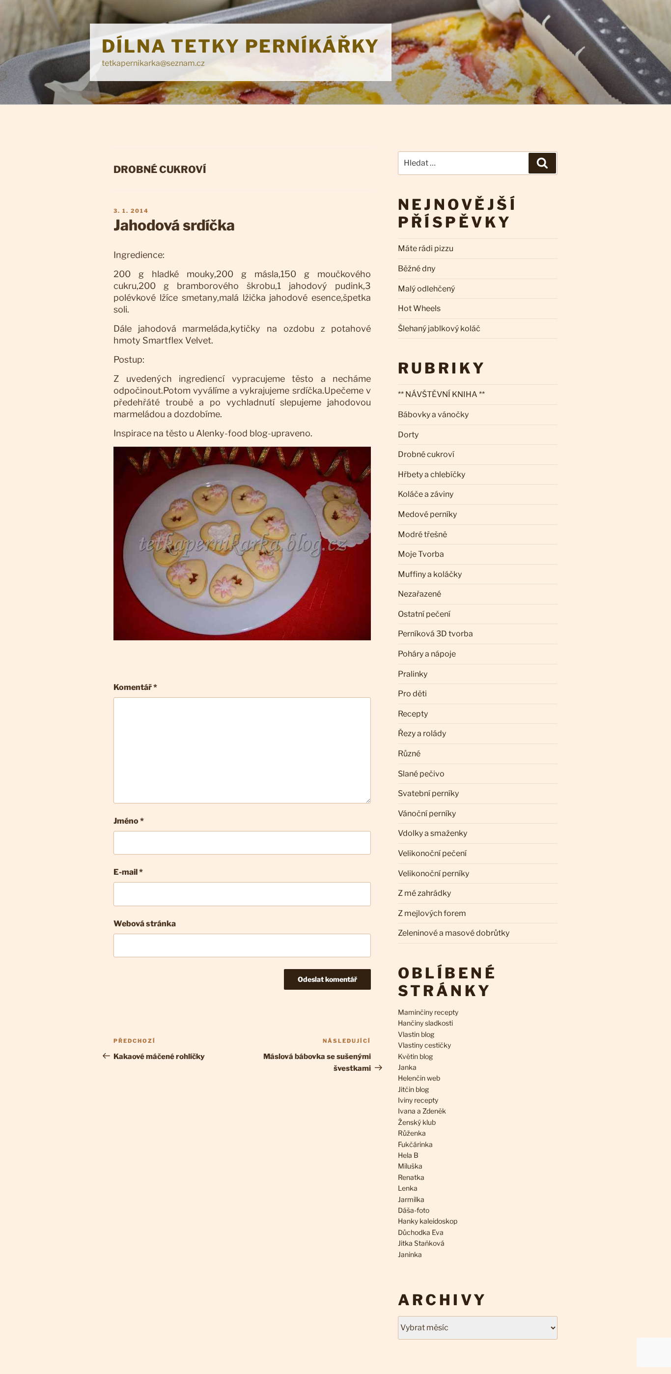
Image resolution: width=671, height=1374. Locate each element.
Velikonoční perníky (433, 873)
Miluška (410, 1166)
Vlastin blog (416, 1034)
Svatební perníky (428, 793)
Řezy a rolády (422, 733)
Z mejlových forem (432, 913)
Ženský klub (417, 1122)
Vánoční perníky (427, 813)
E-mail (128, 872)
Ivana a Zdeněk (422, 1111)
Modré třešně (422, 534)
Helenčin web (419, 1078)
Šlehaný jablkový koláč (439, 328)
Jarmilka (411, 1199)
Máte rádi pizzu (425, 248)
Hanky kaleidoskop (427, 1221)
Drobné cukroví (159, 169)
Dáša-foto (413, 1210)
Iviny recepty (418, 1100)
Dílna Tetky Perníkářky (241, 46)
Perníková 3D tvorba (435, 633)
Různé (409, 753)
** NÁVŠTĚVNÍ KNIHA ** (441, 394)
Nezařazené (419, 594)
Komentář (135, 687)
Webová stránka (144, 923)
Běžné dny (416, 268)
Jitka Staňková (421, 1243)
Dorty (408, 434)
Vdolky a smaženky (432, 833)
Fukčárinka (415, 1144)
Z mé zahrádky (424, 893)
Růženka (412, 1133)
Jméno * (128, 821)
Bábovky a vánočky (433, 414)
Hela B (408, 1155)
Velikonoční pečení (432, 853)
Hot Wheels (419, 308)
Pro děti (412, 693)
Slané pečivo (421, 773)
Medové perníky (427, 514)
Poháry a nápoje (427, 653)
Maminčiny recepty (428, 1012)
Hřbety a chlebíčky (431, 474)
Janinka (410, 1254)
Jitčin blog (413, 1089)
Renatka (411, 1177)
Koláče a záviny (425, 494)
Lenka (408, 1188)
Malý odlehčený (426, 288)
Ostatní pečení (424, 614)
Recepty (413, 713)
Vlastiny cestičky (424, 1045)
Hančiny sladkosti (425, 1023)
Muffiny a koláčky (430, 574)
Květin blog (415, 1056)
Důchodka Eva (421, 1232)
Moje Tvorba (421, 554)
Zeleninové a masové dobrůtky (453, 933)
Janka (407, 1067)
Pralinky (412, 674)
